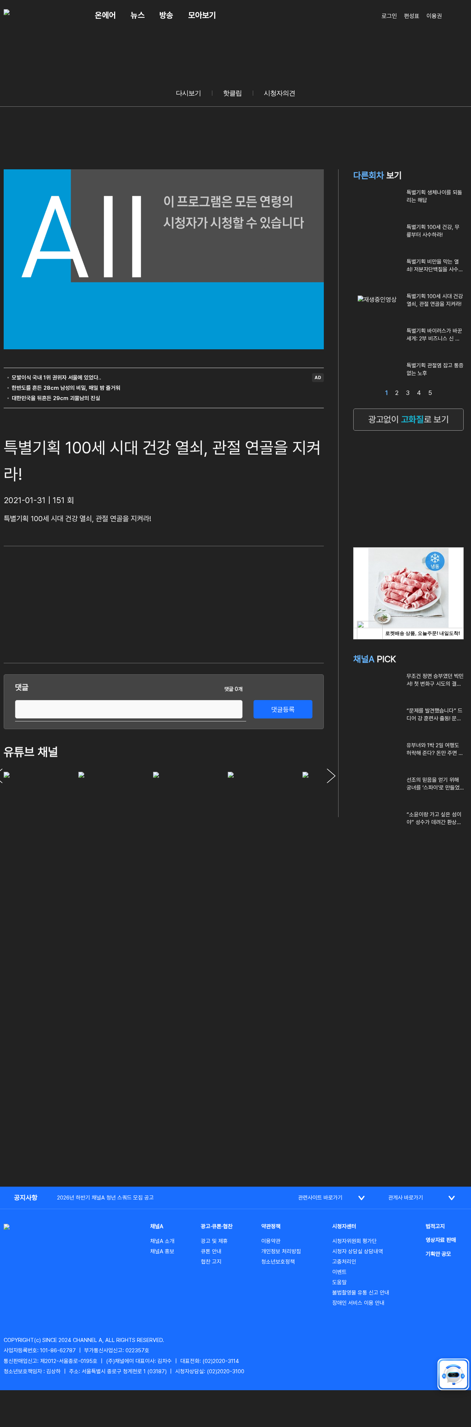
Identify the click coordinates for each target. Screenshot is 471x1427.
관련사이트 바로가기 (320, 1197)
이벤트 (339, 1272)
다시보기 (188, 93)
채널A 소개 (162, 1241)
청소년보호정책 (278, 1261)
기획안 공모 (438, 1254)
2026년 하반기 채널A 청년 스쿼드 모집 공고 (105, 1197)
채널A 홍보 (162, 1251)
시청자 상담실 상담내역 (357, 1251)
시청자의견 (279, 93)
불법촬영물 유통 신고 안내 (360, 1292)
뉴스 (138, 15)
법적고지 (435, 1226)
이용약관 (270, 1241)
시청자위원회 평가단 (354, 1241)
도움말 (339, 1282)
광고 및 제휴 (214, 1241)
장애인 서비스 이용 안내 (358, 1303)
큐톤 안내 (211, 1251)
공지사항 (26, 1197)
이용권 (434, 16)
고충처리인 (344, 1261)
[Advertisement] (268, 603)
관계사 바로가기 (405, 1197)
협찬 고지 (211, 1261)
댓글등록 (283, 709)
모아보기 (202, 15)
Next (331, 776)
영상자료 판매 (441, 1240)
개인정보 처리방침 (281, 1251)
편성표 (411, 16)
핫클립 (232, 93)
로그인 (389, 16)
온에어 (105, 15)
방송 (166, 15)
